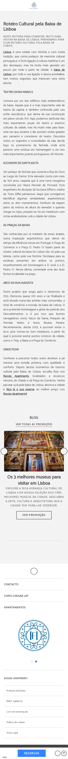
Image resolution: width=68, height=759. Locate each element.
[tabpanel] (34, 635)
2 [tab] (36, 662)
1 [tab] (32, 662)
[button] (4, 753)
